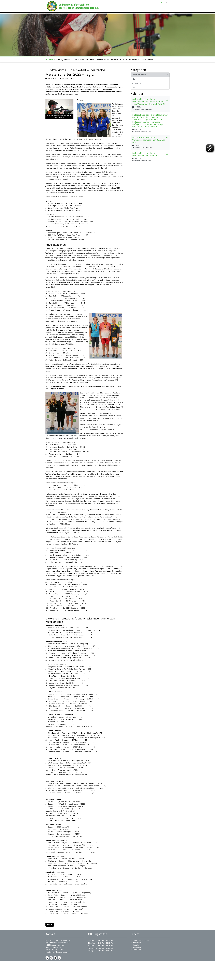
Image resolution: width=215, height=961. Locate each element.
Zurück (49, 925)
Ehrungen (84, 60)
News (51, 60)
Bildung (74, 60)
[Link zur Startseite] (72, 6)
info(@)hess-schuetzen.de (60, 952)
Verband (101, 60)
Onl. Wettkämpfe (114, 60)
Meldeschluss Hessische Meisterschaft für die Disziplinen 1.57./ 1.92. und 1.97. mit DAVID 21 (148, 101)
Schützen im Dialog (131, 60)
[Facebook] (47, 958)
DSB (133, 87)
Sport (58, 60)
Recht (92, 60)
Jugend (66, 60)
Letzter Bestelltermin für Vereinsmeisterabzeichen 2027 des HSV (148, 140)
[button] (51, 57)
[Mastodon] (59, 958)
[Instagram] (51, 958)
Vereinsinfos (136, 83)
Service (151, 60)
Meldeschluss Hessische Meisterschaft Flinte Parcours (146, 154)
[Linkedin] (55, 958)
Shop (144, 60)
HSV (133, 79)
